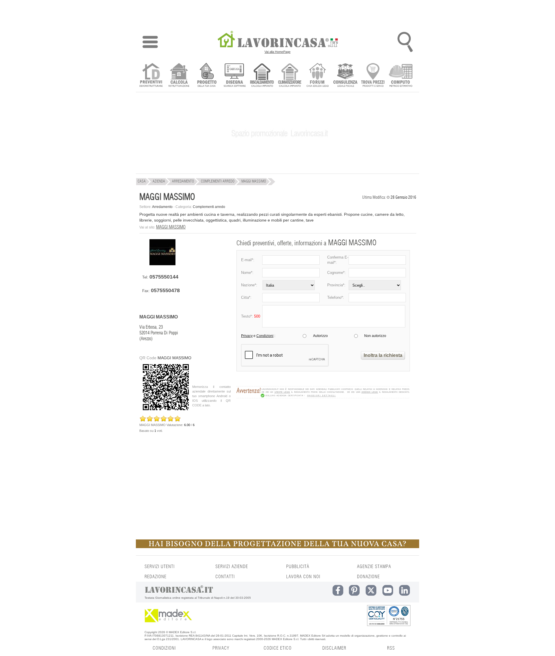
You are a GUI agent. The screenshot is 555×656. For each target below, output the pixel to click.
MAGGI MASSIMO (171, 227)
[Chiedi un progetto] (206, 75)
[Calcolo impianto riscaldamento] (262, 75)
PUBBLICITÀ (297, 566)
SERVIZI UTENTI (160, 566)
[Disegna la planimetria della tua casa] (234, 75)
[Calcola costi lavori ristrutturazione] (178, 75)
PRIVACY (220, 648)
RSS (391, 648)
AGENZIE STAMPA (374, 566)
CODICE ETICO (278, 648)
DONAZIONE (368, 576)
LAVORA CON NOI (303, 576)
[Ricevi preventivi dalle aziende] (151, 75)
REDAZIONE (155, 576)
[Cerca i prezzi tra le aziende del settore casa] (373, 75)
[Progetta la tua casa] (277, 547)
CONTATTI (225, 576)
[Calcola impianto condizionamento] (289, 75)
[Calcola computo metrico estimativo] (400, 75)
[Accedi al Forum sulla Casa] (317, 75)
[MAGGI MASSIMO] (162, 263)
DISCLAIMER (334, 648)
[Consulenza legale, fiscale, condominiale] (345, 75)
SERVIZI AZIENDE (231, 566)
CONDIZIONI (164, 648)
